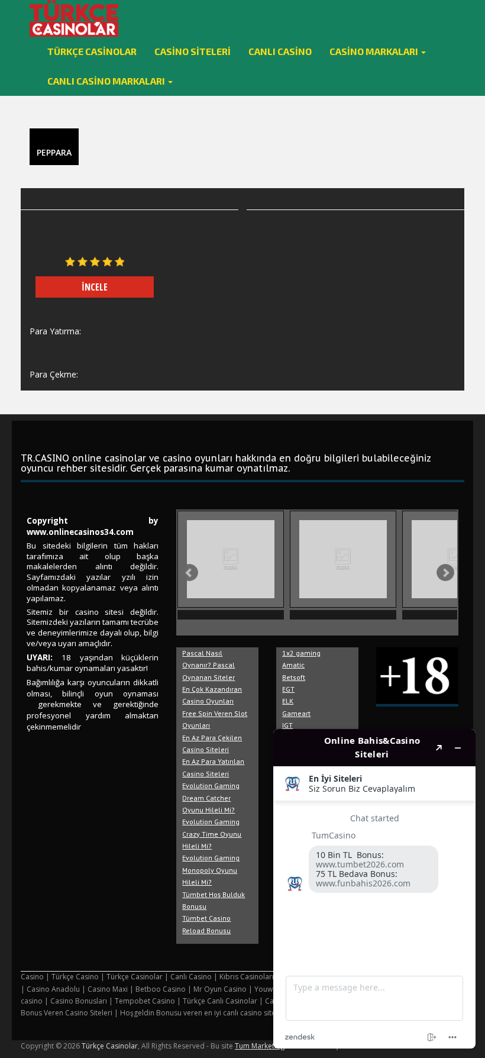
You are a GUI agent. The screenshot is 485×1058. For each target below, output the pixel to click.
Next (445, 573)
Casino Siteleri (192, 51)
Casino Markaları (374, 51)
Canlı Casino (280, 51)
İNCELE (95, 286)
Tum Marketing (259, 1046)
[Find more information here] (374, 889)
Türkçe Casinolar (92, 51)
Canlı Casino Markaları (107, 80)
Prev (189, 573)
